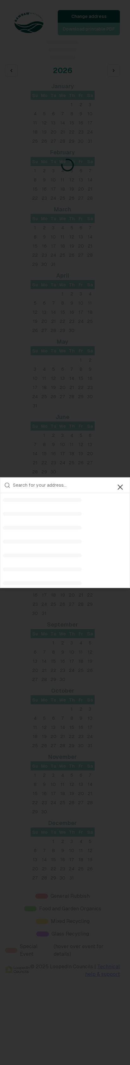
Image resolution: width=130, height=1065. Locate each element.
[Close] (120, 487)
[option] (65, 500)
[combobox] (69, 485)
